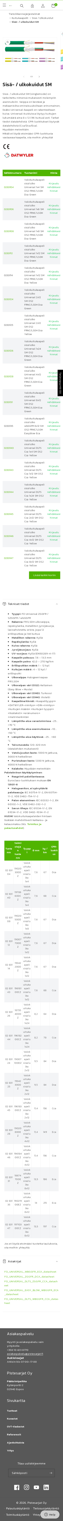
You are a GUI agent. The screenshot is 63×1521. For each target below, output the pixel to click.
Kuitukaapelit (20, 18)
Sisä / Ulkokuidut (42, 18)
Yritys (10, 1450)
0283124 (8, 299)
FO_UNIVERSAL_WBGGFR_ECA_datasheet (30, 1272)
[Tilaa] (51, 1473)
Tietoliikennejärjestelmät (24, 14)
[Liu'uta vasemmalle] (24, 77)
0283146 (9, 536)
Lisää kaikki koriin (44, 575)
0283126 (8, 351)
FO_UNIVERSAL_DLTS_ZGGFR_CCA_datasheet (31, 1283)
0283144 (9, 492)
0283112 (8, 253)
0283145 (8, 514)
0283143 (8, 470)
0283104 (9, 187)
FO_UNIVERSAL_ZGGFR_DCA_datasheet (29, 1276)
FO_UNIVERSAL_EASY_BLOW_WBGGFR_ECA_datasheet (31, 1292)
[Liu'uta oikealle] (39, 77)
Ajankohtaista (15, 1443)
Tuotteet (12, 1411)
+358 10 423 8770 (18, 1350)
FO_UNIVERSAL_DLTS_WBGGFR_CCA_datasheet (31, 1301)
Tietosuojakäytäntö (46, 1508)
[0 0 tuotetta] (51, 6)
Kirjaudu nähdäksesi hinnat (54, 187)
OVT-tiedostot (15, 1426)
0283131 (8, 402)
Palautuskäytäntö (18, 1508)
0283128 (8, 376)
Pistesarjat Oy (37, 1503)
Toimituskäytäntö (17, 1515)
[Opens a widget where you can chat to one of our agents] (49, 1514)
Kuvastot (12, 1419)
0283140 (9, 448)
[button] (20, 6)
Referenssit (14, 1434)
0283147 (8, 558)
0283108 (9, 231)
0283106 (9, 209)
